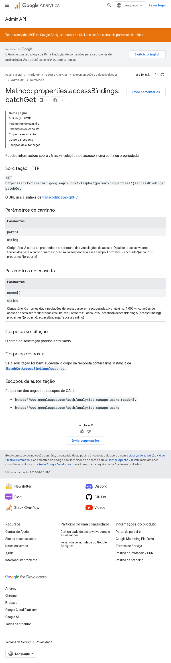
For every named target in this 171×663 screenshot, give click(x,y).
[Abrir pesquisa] (109, 5)
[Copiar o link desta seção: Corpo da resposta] (48, 354)
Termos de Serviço (129, 546)
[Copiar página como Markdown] (55, 100)
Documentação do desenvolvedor (95, 74)
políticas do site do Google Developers (46, 464)
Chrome (11, 595)
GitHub (83, 35)
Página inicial (13, 74)
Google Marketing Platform (135, 539)
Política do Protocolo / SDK (134, 553)
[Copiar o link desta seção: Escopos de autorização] (59, 381)
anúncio (110, 35)
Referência (37, 80)
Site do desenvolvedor (21, 539)
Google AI (12, 617)
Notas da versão (16, 546)
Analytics (49, 5)
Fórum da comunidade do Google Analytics (84, 544)
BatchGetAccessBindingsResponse (35, 368)
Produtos (34, 74)
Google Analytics (56, 74)
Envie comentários (146, 92)
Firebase (11, 602)
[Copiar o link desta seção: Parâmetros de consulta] (59, 271)
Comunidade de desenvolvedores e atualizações (85, 533)
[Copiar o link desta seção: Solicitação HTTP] (43, 168)
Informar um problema (21, 560)
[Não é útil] (162, 74)
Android (10, 588)
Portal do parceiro (128, 531)
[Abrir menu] (7, 5)
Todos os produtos (18, 624)
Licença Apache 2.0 (120, 460)
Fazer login (157, 5)
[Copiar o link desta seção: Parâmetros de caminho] (59, 210)
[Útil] (155, 74)
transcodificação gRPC (60, 197)
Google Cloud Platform (21, 610)
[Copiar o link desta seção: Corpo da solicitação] (52, 332)
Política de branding (129, 560)
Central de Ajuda (17, 531)
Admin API (15, 19)
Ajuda (9, 553)
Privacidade (44, 642)
